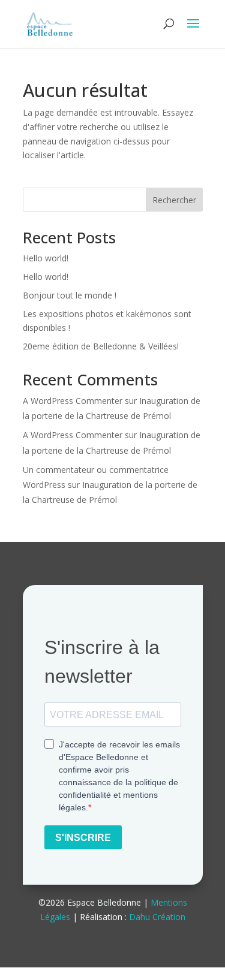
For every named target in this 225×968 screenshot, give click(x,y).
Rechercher (174, 200)
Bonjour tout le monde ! (69, 295)
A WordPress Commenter (72, 400)
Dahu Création (157, 916)
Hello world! (45, 258)
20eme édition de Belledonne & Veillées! (101, 346)
